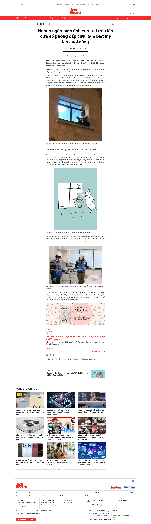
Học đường (49, 18)
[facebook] (131, 5)
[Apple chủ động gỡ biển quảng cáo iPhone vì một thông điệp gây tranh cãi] (92, 400)
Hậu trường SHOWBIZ (75, 18)
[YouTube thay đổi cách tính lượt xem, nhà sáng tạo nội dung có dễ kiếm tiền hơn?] (61, 400)
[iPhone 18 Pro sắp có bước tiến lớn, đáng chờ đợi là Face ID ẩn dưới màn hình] (30, 450)
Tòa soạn (19, 500)
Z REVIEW (108, 18)
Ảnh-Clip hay (98, 18)
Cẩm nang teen (112, 492)
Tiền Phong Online (63, 5)
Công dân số (43, 24)
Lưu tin (3, 66)
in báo (79, 56)
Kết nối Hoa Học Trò (61, 495)
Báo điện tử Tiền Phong (75, 11)
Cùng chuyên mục (26, 389)
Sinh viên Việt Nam (94, 5)
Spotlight (116, 18)
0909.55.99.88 (47, 502)
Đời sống (24, 18)
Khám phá (33, 18)
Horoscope (125, 18)
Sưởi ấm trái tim (86, 492)
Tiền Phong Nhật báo (79, 5)
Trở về (3, 71)
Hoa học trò (21, 485)
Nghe (3, 56)
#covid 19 (68, 359)
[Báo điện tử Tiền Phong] (115, 487)
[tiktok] (98, 505)
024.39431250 (22, 506)
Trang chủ (17, 18)
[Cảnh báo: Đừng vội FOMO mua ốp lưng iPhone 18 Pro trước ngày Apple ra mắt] (30, 400)
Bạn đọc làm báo (26, 519)
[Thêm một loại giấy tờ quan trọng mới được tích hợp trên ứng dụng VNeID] (61, 450)
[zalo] (103, 504)
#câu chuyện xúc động (54, 359)
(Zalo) (53, 502)
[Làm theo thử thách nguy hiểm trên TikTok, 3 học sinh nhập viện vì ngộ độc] (98, 374)
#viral (76, 359)
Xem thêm (133, 18)
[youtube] (134, 5)
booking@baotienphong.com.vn (51, 505)
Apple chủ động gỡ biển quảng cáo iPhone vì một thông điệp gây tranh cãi (91, 412)
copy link (75, 56)
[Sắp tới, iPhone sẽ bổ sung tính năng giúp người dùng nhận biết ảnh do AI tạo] (30, 425)
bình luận (83, 56)
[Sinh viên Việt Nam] (129, 487)
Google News (112, 24)
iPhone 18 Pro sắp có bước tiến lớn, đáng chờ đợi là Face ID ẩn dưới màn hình (30, 462)
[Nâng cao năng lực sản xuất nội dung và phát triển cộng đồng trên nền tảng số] (92, 425)
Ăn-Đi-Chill (88, 18)
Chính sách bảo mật (121, 500)
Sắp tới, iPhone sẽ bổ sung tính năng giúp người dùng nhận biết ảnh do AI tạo (30, 437)
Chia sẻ (3, 61)
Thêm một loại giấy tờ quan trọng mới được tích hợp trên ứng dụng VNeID (59, 462)
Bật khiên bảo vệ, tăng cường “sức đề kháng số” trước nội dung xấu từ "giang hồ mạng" (91, 462)
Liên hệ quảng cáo (47, 500)
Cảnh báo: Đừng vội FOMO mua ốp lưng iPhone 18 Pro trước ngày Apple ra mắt (30, 412)
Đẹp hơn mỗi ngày (61, 18)
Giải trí (41, 18)
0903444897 (69, 502)
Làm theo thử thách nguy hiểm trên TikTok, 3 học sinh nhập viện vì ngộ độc (67, 374)
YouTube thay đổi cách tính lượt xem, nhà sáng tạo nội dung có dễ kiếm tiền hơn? (59, 412)
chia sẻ (67, 56)
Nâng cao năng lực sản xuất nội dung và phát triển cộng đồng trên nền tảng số (90, 437)
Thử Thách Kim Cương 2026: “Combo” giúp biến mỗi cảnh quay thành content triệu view (60, 437)
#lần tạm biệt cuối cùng (89, 359)
